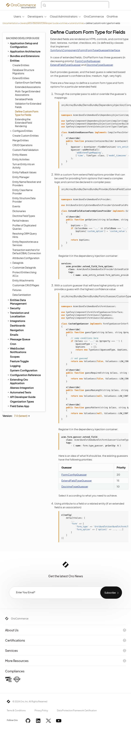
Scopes (15, 356)
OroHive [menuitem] (112, 16)
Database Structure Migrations (23, 71)
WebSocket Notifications (18, 350)
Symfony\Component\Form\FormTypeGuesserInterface (85, 50)
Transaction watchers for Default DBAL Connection (26, 251)
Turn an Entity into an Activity (23, 166)
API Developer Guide (22, 396)
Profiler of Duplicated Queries (24, 227)
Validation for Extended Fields (28, 105)
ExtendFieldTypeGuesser (65, 64)
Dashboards (17, 325)
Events (16, 206)
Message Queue (20, 339)
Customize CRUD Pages (25, 285)
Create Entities (20, 65)
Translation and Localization (19, 314)
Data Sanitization (21, 294)
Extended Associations (28, 86)
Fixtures (16, 289)
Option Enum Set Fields (28, 82)
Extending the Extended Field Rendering (23, 123)
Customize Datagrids (24, 267)
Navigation (17, 330)
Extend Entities (76, 23)
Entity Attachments (23, 280)
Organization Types (22, 401)
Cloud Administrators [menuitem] (63, 16)
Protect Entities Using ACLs (24, 274)
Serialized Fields (24, 99)
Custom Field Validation (25, 149)
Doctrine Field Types (23, 215)
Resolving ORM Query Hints (24, 235)
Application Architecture (25, 51)
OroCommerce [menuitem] (94, 16)
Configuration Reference (25, 374)
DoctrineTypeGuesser (99, 64)
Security (15, 308)
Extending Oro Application (19, 381)
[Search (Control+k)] (75, 5)
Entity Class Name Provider (22, 191)
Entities (64, 23)
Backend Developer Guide (45, 23)
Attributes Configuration (25, 257)
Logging (15, 365)
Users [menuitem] (17, 16)
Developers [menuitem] (35, 16)
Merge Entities (20, 140)
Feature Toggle (19, 361)
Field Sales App (19, 406)
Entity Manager (20, 177)
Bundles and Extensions (25, 55)
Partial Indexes (20, 220)
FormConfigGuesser (87, 61)
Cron (13, 343)
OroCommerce (19, 618)
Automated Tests (20, 392)
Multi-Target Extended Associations (27, 93)
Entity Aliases (19, 154)
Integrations (17, 320)
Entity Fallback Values (24, 172)
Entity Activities (20, 159)
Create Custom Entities (25, 135)
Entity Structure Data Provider (23, 200)
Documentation (10, 23)
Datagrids (17, 262)
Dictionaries (19, 211)
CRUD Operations (22, 145)
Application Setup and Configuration (24, 44)
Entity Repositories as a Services (25, 243)
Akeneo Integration (22, 387)
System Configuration (23, 370)
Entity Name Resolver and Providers (26, 183)
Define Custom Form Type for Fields (26, 113)
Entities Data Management (18, 301)
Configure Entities (22, 130)
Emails (14, 334)
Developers (25, 23)
